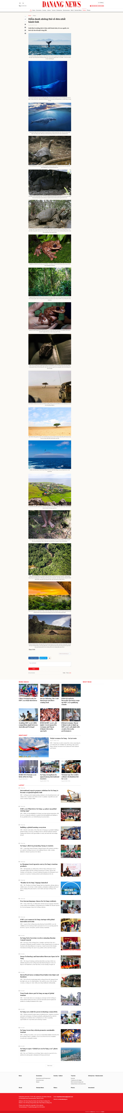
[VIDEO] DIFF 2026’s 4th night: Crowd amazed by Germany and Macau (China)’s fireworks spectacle (48, 727)
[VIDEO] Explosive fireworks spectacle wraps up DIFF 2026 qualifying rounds (71, 701)
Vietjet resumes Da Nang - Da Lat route (63, 738)
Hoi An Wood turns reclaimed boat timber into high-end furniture (39, 976)
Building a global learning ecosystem (33, 827)
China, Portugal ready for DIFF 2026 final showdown (28, 699)
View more (49, 1065)
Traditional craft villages (76, 1080)
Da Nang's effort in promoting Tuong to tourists (36, 846)
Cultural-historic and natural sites (78, 1083)
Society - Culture (46, 10)
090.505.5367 (94, 5)
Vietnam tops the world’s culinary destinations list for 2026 (70, 777)
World (72, 10)
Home (29, 15)
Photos (88, 10)
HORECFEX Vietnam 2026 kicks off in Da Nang (27, 776)
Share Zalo (44, 658)
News (33, 10)
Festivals (73, 1078)
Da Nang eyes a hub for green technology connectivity (39, 1012)
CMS (92, 1111)
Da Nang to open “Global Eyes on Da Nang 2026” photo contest (39, 1050)
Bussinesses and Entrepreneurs (43, 1078)
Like (70, 672)
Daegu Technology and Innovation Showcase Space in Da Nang (39, 957)
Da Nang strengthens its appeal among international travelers (49, 777)
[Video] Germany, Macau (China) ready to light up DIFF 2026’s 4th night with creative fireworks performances (71, 727)
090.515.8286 (101, 5)
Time (67, 672)
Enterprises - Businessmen (63, 10)
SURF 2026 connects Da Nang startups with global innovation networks (37, 920)
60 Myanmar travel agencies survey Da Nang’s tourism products (39, 865)
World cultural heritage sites (77, 1082)
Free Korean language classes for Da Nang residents (38, 901)
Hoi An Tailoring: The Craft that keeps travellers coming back (49, 700)
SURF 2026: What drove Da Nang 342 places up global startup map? (38, 810)
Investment (91, 1087)
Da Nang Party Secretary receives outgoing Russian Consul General (37, 939)
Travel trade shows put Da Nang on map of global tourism (37, 994)
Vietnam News (78, 10)
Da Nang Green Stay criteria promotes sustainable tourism (37, 1031)
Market (37, 1082)
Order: (64, 672)
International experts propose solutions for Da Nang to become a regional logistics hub (39, 791)
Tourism (54, 10)
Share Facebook (34, 658)
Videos (84, 10)
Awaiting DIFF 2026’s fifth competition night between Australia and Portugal (28, 725)
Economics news (40, 1080)
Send (34, 668)
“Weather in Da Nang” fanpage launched (34, 883)
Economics (38, 10)
